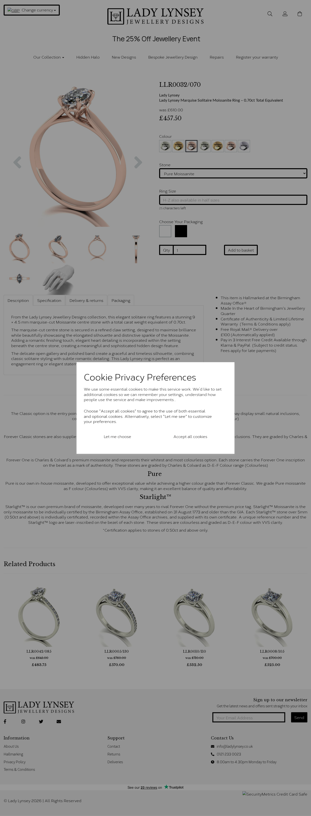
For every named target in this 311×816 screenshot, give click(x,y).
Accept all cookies (190, 436)
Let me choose (117, 436)
